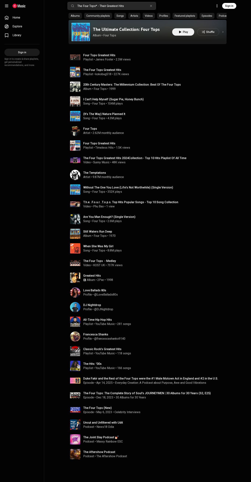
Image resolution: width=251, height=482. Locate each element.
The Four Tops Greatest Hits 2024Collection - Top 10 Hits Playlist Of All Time (134, 158)
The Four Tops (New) (97, 408)
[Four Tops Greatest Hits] (149, 57)
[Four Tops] (149, 130)
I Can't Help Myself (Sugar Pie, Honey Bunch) (113, 99)
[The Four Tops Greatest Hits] (149, 72)
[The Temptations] (149, 175)
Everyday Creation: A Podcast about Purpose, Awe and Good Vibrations (160, 382)
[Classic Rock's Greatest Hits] (149, 351)
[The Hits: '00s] (149, 366)
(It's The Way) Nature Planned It (104, 114)
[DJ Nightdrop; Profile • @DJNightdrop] (149, 307)
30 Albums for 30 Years (131, 397)
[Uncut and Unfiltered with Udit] (149, 424)
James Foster (104, 59)
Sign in (229, 5)
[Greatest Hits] (149, 277)
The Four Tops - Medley (99, 261)
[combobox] (116, 6)
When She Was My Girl (98, 246)
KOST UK (99, 265)
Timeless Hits (104, 147)
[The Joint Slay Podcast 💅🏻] (149, 439)
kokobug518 (103, 74)
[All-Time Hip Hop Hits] (149, 321)
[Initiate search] (73, 6)
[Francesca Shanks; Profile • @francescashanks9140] (149, 336)
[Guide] (6, 6)
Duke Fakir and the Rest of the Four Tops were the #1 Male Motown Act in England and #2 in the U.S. (150, 378)
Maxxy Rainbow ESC (109, 441)
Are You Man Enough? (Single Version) (109, 217)
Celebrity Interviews (127, 412)
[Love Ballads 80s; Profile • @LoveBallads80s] (149, 292)
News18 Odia (105, 427)
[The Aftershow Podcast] (149, 454)
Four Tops (109, 35)
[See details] (223, 32)
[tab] (75, 16)
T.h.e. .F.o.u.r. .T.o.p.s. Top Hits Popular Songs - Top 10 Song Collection (130, 202)
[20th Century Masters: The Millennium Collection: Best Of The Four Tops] (149, 86)
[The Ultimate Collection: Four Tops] (80, 32)
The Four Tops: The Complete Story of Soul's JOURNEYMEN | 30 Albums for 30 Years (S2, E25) (147, 393)
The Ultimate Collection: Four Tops (126, 29)
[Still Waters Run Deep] (149, 233)
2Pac (100, 280)
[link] (22, 17)
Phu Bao (98, 206)
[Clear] (151, 6)
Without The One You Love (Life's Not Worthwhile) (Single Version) (128, 187)
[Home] (19, 6)
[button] (81, 32)
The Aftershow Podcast (111, 456)
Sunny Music (101, 162)
